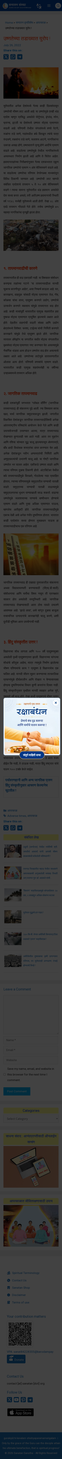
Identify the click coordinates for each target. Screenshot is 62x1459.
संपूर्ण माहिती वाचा (32, 755)
